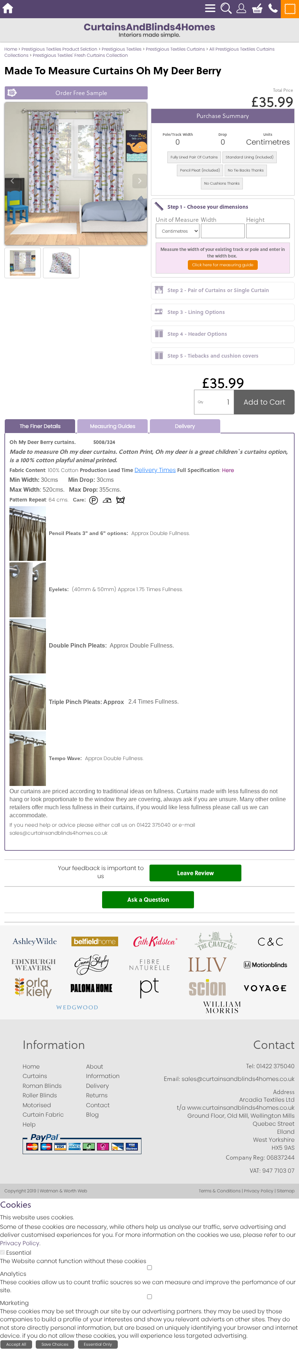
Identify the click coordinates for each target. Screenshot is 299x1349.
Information (54, 1045)
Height (255, 220)
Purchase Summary (223, 116)
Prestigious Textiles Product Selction (59, 49)
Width (209, 220)
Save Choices (55, 1344)
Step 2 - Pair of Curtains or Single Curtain (218, 290)
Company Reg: (245, 1157)
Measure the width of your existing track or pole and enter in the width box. (222, 252)
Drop (222, 134)
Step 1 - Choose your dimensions (207, 206)
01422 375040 (275, 1066)
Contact (274, 1045)
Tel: (250, 1066)
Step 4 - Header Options (197, 333)
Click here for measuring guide (222, 265)
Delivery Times (155, 470)
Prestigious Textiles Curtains (175, 49)
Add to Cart (264, 402)
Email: (172, 1079)
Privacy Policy (19, 1243)
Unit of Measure (177, 220)
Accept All (16, 1344)
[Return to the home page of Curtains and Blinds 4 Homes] (149, 29)
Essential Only (98, 1344)
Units (267, 134)
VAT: (255, 1171)
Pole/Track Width (178, 134)
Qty (200, 402)
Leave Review (195, 873)
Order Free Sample (81, 93)
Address (284, 1092)
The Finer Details (40, 426)
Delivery (185, 426)
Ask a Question (148, 899)
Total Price (283, 90)
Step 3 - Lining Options (196, 311)
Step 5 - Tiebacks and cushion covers (213, 355)
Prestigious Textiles (121, 49)
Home (10, 49)
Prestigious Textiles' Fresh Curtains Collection (80, 55)
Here (228, 470)
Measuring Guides (112, 426)
